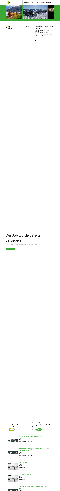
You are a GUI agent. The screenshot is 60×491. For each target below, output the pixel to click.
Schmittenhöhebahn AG (22, 467)
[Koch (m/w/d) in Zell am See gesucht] (13, 466)
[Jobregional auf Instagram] (26, 27)
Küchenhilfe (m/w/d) (25, 475)
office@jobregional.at (39, 40)
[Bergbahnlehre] (22, 10)
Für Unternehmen (49, 2)
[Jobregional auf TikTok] (28, 27)
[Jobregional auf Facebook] (24, 27)
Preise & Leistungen (17, 26)
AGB (24, 30)
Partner (15, 30)
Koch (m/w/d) (23, 463)
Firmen (42, 2)
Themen (25, 28)
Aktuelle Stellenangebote (10, 248)
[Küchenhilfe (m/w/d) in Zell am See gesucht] (13, 478)
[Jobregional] (9, 27)
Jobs (32, 2)
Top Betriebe (26, 2)
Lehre (37, 2)
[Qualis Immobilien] (47, 10)
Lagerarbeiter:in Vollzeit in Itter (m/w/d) (31, 437)
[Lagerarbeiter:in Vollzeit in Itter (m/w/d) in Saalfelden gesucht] (13, 440)
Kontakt (15, 28)
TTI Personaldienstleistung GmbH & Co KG (25, 441)
